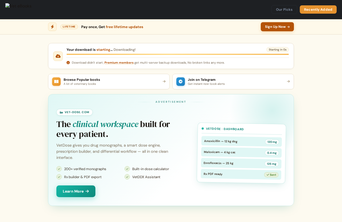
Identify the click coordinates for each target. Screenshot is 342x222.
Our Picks (284, 9)
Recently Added (318, 9)
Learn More (73, 191)
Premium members (119, 63)
